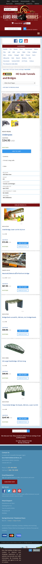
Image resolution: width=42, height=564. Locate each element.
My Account (9, 4)
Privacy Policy (36, 542)
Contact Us (29, 4)
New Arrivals (15, 1)
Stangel (16, 55)
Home (4, 69)
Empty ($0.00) (18, 23)
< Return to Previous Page (10, 87)
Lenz (18, 52)
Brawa (15, 49)
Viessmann (6, 61)
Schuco (31, 61)
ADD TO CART (23, 243)
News (8, 1)
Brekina (24, 58)
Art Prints (24, 61)
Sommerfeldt (16, 61)
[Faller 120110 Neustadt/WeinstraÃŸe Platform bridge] (14, 260)
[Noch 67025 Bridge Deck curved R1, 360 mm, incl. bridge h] (14, 304)
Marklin (5, 49)
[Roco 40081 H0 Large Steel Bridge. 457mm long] (14, 348)
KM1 (14, 52)
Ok (30, 550)
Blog (33, 1)
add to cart (16, 151)
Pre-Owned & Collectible (10, 64)
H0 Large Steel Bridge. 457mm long (14, 361)
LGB (9, 52)
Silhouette (6, 58)
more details (22, 246)
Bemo (36, 49)
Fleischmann (28, 49)
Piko (4, 52)
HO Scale (12, 69)
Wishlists (37, 4)
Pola (29, 52)
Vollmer (34, 52)
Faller (23, 52)
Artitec (10, 55)
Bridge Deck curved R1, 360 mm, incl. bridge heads (19, 317)
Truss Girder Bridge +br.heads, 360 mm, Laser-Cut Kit (20, 405)
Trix (11, 49)
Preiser (28, 55)
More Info (36, 550)
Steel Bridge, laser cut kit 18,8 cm (13, 229)
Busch (18, 58)
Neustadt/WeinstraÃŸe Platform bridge (15, 273)
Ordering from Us (19, 4)
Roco (21, 49)
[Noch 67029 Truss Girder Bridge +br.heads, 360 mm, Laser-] (14, 392)
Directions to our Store (8, 503)
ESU (30, 58)
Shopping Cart (6, 510)
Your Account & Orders (8, 508)
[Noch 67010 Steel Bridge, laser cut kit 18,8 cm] (14, 216)
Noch (33, 55)
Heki (13, 58)
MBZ (22, 55)
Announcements (25, 1)
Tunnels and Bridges (19, 69)
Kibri (4, 55)
